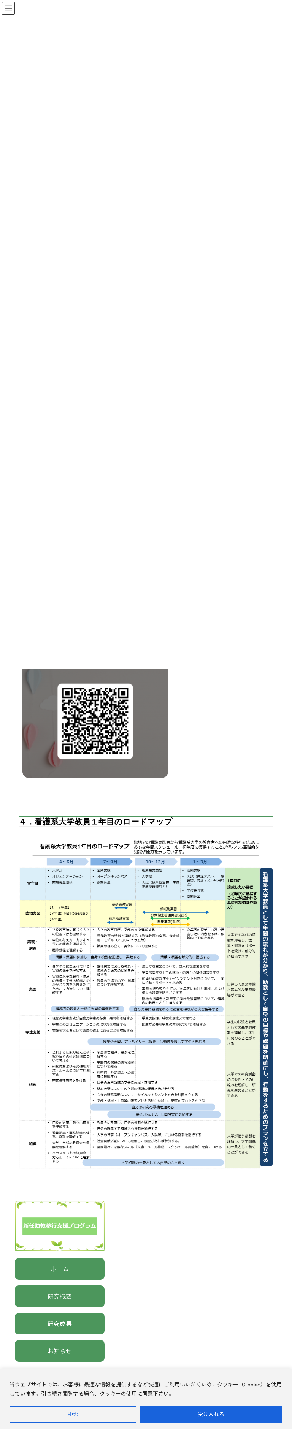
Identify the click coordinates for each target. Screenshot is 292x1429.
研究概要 (60, 1296)
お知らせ (60, 1351)
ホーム (60, 1269)
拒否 (73, 1414)
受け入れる (211, 1414)
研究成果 (60, 1323)
